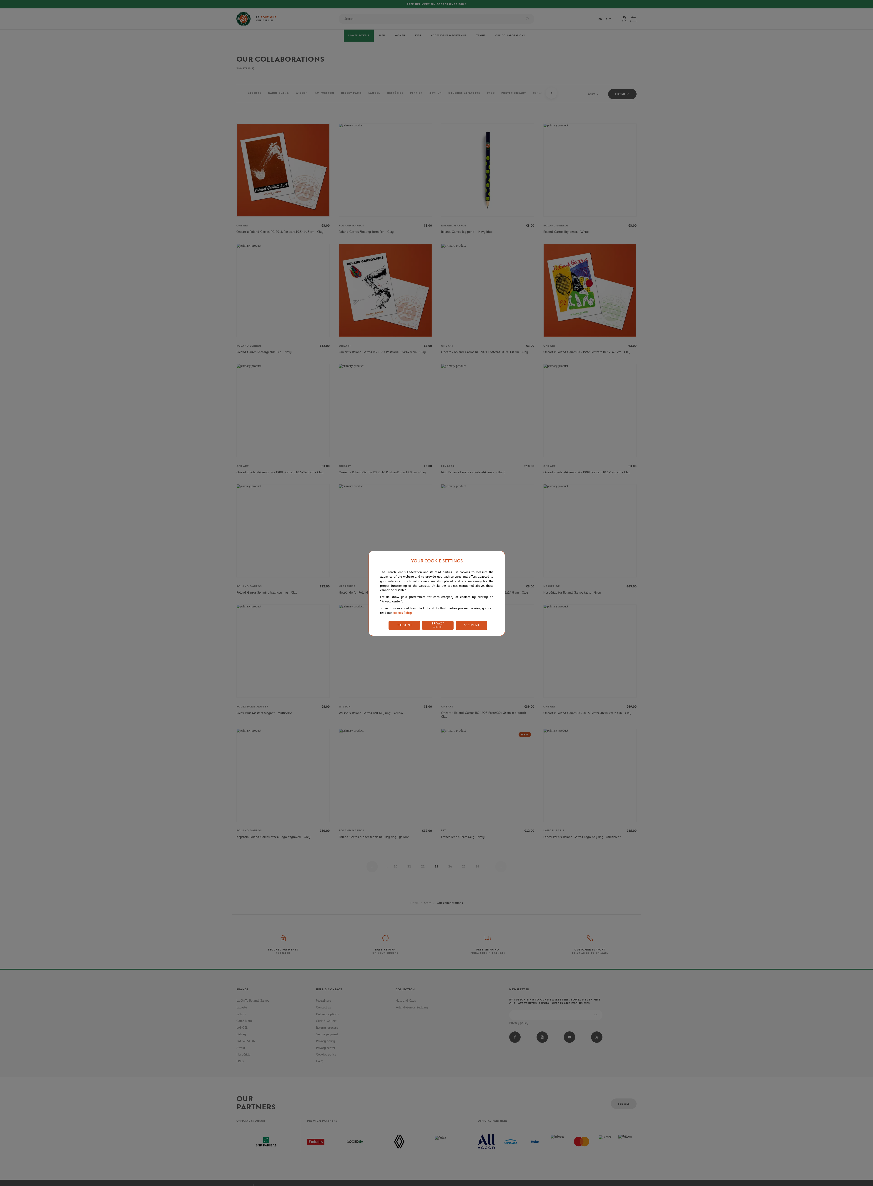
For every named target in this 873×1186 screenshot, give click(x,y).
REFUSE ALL (404, 625)
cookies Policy (402, 613)
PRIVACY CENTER (438, 625)
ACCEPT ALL (471, 625)
